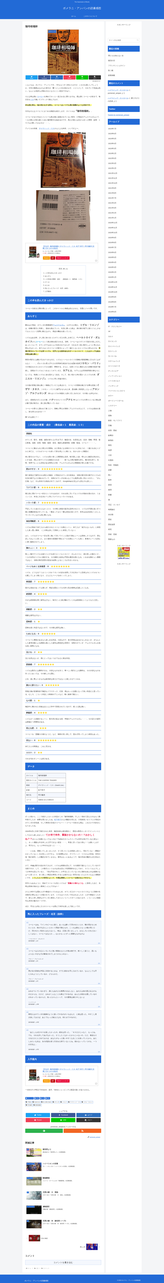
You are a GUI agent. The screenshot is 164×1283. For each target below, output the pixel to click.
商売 (37, 1098)
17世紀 (29, 1102)
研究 (110, 529)
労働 (110, 425)
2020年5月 (112, 257)
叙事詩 (110, 435)
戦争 (110, 480)
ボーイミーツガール (116, 401)
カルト (110, 336)
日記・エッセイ (114, 505)
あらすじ (48, 276)
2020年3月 (112, 267)
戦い (110, 475)
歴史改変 (111, 524)
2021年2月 (112, 213)
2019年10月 (112, 292)
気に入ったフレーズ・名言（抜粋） (57, 288)
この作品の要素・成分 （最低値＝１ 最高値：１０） (64, 279)
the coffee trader (47, 1102)
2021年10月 (112, 183)
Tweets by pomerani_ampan (118, 115)
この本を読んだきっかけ (53, 273)
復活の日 (111, 61)
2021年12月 (112, 173)
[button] (95, 77)
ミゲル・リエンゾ (88, 1102)
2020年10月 (112, 233)
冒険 (110, 416)
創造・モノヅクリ (115, 420)
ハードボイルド (114, 381)
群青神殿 (111, 75)
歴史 (48, 1098)
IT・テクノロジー (115, 326)
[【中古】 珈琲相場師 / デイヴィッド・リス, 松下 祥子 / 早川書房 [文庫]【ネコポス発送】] (34, 251)
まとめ (47, 285)
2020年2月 (112, 272)
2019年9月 (112, 297)
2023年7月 (112, 129)
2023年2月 (112, 153)
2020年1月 (112, 277)
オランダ (56, 1102)
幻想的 (110, 460)
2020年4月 (112, 262)
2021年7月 (112, 198)
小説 (43, 1098)
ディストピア (113, 371)
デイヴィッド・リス (46, 128)
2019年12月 (112, 282)
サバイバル (112, 356)
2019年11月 (112, 287)
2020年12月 (112, 223)
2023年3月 (112, 148)
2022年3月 (112, 163)
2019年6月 (112, 312)
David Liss (37, 1102)
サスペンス (30, 1098)
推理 (110, 490)
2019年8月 (112, 302)
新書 (110, 495)
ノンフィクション (115, 376)
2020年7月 (112, 247)
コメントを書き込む (63, 1262)
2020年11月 (112, 228)
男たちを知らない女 (116, 56)
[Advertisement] (124, 31)
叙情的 (110, 440)
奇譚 (110, 450)
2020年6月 (112, 252)
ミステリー (112, 406)
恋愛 (110, 470)
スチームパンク (114, 361)
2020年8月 (112, 242)
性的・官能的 (113, 465)
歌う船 (110, 70)
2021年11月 (112, 178)
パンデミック (113, 386)
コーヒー (40, 96)
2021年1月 (112, 218)
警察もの (111, 539)
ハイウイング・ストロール (118, 90)
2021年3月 (112, 208)
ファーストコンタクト (116, 391)
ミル (32, 100)
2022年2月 (112, 168)
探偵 (110, 485)
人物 (110, 411)
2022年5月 (112, 158)
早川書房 (29, 1105)
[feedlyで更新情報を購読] (44, 1131)
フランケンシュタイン (116, 66)
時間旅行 (111, 510)
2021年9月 (112, 188)
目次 (60, 269)
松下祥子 (57, 820)
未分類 (110, 515)
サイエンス (112, 341)
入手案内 (48, 291)
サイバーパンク (114, 346)
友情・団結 (112, 430)
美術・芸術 (112, 534)
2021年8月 (112, 193)
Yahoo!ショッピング (62, 258)
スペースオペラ (114, 366)
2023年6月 (112, 134)
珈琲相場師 (38, 1105)
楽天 (53, 258)
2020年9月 (112, 238)
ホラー (110, 396)
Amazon (46, 258)
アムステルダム (59, 325)
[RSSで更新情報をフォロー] (82, 1131)
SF (109, 331)
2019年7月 (112, 307)
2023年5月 (112, 139)
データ (47, 282)
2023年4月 (112, 143)
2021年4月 (112, 203)
